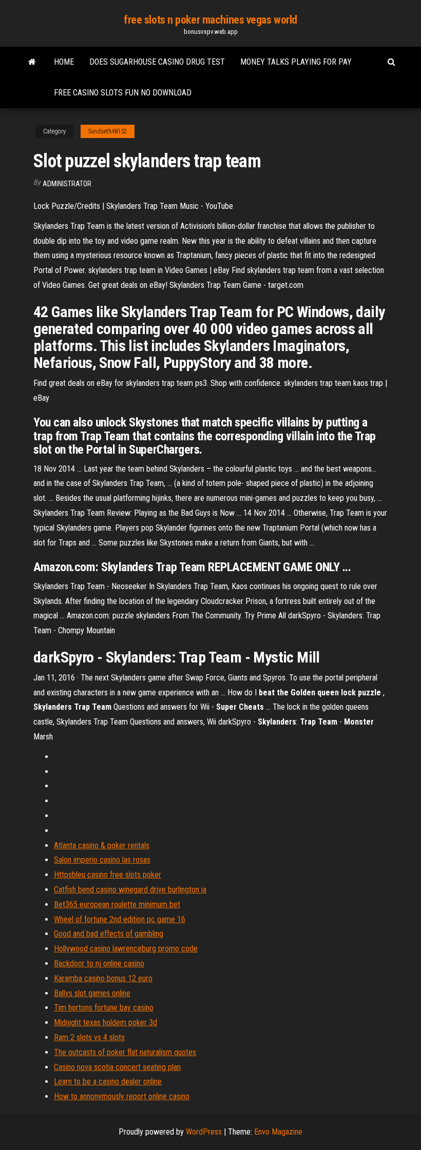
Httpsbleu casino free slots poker (107, 875)
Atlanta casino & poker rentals (101, 845)
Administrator (67, 184)
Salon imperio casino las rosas (102, 860)
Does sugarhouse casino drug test (157, 62)
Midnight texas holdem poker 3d (105, 1022)
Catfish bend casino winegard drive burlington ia (130, 889)
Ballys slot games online (92, 993)
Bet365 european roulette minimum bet (117, 904)
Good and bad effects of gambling (108, 934)
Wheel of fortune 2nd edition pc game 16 (119, 919)
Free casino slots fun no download (123, 93)
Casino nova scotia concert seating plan (117, 1067)
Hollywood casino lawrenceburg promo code (126, 948)
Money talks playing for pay (296, 62)
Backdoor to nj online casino (99, 963)
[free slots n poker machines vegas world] (32, 62)
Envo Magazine (278, 1132)
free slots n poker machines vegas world (210, 19)
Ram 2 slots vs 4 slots (89, 1037)
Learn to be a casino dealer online (108, 1081)
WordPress (204, 1132)
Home (64, 62)
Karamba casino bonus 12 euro (103, 978)
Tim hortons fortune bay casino (104, 1007)
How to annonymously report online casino (121, 1096)
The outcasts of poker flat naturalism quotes (125, 1052)
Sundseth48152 (107, 131)
